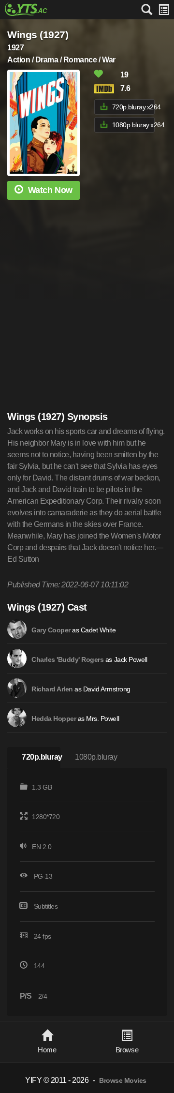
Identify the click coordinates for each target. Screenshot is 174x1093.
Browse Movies (122, 1080)
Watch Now (50, 190)
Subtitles (46, 906)
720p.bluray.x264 (133, 107)
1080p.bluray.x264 (133, 125)
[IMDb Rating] (106, 88)
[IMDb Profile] (17, 629)
